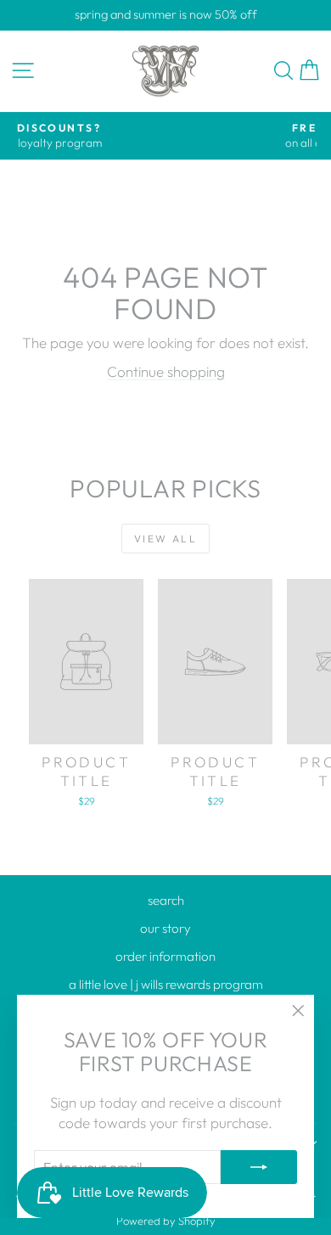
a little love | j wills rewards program (166, 984)
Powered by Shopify (166, 1220)
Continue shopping (166, 371)
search (166, 900)
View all (165, 538)
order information (165, 956)
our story (165, 928)
